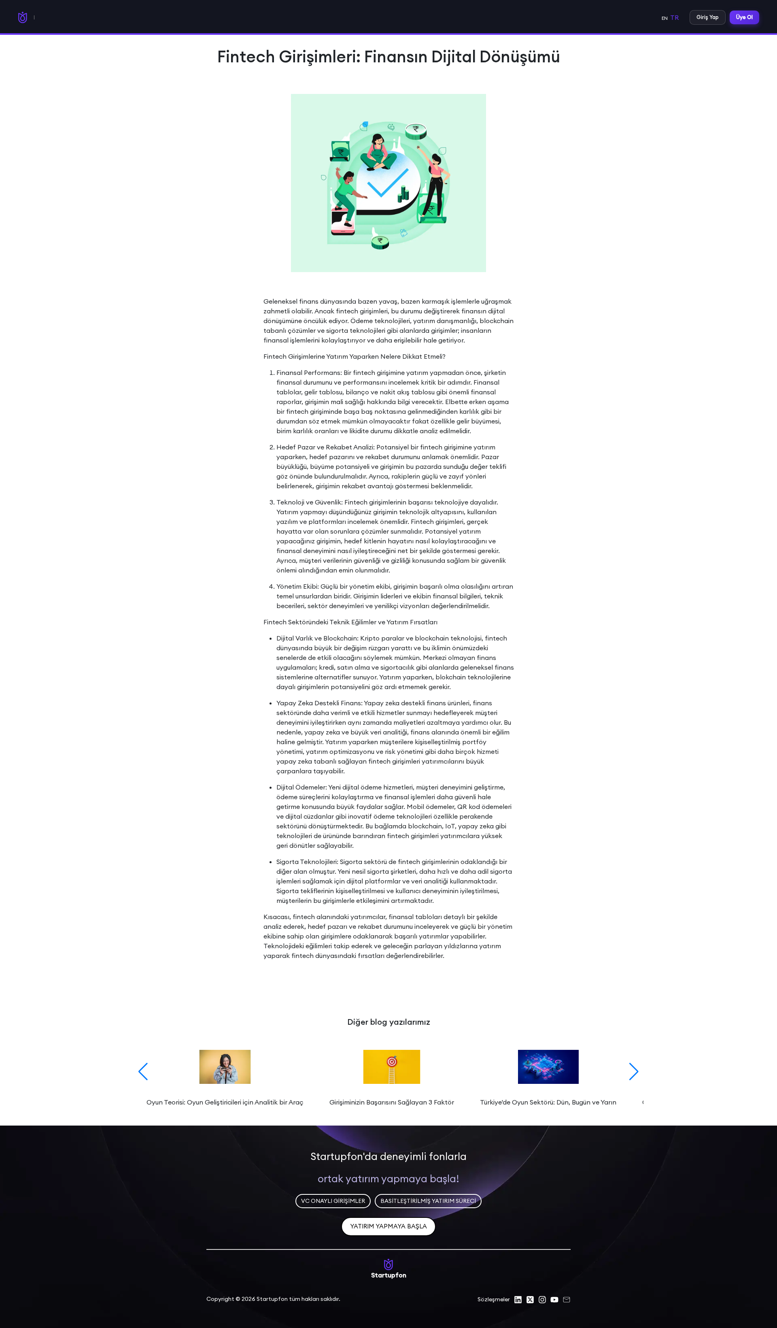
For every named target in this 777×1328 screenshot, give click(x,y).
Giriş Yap (707, 17)
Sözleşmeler (494, 1299)
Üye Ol (744, 17)
